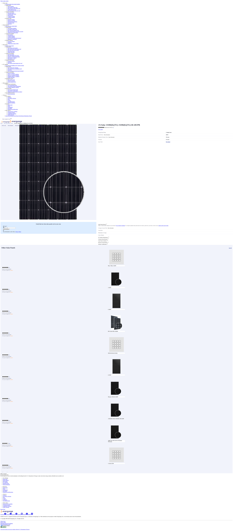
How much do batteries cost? (13, 30)
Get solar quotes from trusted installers (12, 4)
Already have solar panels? (13, 32)
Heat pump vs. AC (11, 58)
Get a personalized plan (12, 85)
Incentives (10, 23)
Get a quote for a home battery (11, 26)
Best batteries (10, 34)
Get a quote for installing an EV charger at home (14, 65)
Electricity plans (6, 483)
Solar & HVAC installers (12, 111)
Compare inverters (11, 16)
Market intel (10, 104)
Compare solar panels (12, 14)
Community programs (12, 113)
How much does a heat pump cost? (14, 49)
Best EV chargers (11, 73)
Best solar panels (11, 12)
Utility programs (11, 114)
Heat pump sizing (11, 51)
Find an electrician (11, 94)
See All (230, 248)
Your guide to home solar (12, 7)
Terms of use (2, 521)
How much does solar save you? (14, 10)
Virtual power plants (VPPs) (13, 43)
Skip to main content (4, 1)
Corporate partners (11, 112)
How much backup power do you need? (15, 31)
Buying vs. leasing (11, 20)
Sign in (42, 126)
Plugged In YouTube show (13, 109)
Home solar (4, 125)
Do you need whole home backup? (14, 38)
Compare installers (11, 17)
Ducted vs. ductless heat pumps (14, 56)
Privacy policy (3, 522)
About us (9, 97)
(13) (9, 443)
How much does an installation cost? (15, 68)
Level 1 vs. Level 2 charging (13, 74)
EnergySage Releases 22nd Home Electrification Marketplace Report (18, 115)
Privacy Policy (18, 231)
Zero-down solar (11, 22)
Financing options (11, 19)
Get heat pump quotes (9, 45)
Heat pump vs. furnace (12, 57)
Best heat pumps (11, 54)
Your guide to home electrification (14, 86)
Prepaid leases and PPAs (12, 21)
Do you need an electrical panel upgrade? (16, 71)
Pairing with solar (11, 52)
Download (168, 141)
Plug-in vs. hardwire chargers (13, 75)
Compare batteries (11, 35)
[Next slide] (7, 472)
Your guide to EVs (11, 79)
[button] (102, 224)
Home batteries (10, 125)
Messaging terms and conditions (6, 523)
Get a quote (100, 129)
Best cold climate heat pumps (13, 55)
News (9, 106)
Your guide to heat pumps (13, 48)
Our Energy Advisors (12, 98)
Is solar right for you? (12, 9)
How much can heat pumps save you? (15, 63)
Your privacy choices (6, 525)
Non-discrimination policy (5, 524)
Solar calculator (11, 6)
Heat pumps (17, 125)
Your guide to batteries (12, 28)
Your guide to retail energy (13, 90)
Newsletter (10, 108)
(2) (113, 127)
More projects (30, 125)
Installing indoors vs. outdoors (13, 76)
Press (9, 99)
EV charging (23, 125)
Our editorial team (11, 101)
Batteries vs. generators (12, 39)
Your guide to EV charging (13, 67)
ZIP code (5, 226)
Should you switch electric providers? (15, 91)
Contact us (5, 499)
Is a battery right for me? (12, 29)
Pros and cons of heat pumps (13, 50)
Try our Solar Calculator (120, 225)
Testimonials (10, 107)
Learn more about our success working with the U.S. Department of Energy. (15, 529)
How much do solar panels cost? (14, 8)
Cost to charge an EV (12, 81)
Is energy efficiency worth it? (13, 87)
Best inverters (10, 15)
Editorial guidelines (11, 102)
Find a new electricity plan (13, 89)
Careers (9, 100)
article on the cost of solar (163, 225)
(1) (9, 267)
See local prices (6, 229)
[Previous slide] (2, 472)
